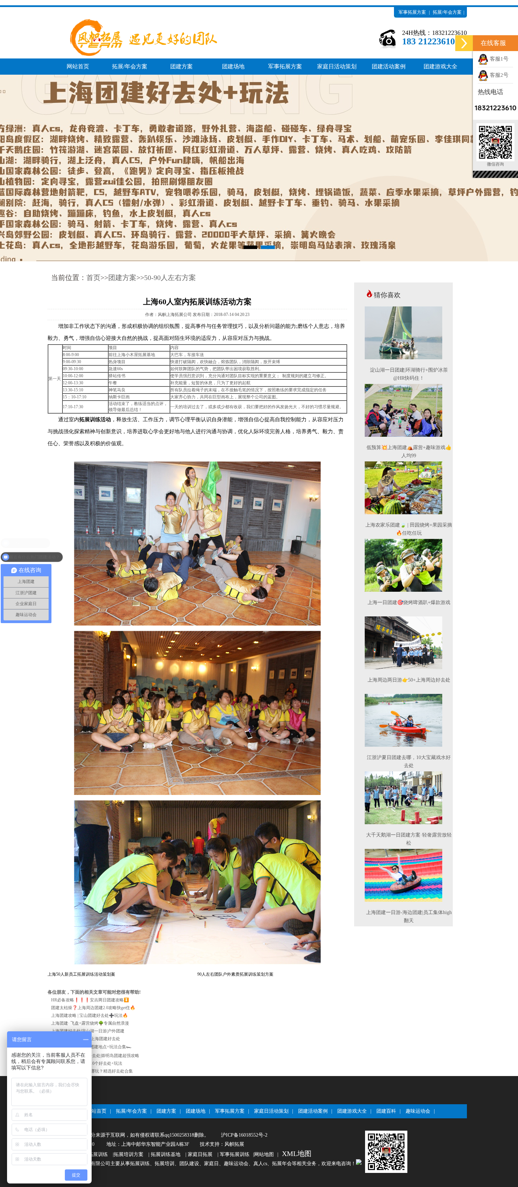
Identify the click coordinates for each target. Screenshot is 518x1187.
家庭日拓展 (200, 1154)
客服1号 (498, 59)
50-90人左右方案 (170, 277)
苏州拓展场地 (430, 22)
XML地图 (297, 1153)
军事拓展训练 (234, 1154)
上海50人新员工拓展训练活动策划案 (81, 974)
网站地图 (264, 1154)
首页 (93, 277)
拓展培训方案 (128, 1154)
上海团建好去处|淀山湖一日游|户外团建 (87, 1030)
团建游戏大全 (440, 66)
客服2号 (498, 75)
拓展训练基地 (165, 1154)
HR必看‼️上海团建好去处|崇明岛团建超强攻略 (95, 1055)
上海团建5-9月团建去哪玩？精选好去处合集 (92, 1071)
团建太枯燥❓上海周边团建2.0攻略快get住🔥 (93, 1007)
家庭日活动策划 (337, 66)
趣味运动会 (418, 1111)
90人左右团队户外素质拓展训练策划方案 (235, 974)
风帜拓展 (234, 1144)
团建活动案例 (389, 66)
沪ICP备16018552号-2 (244, 1135)
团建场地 (233, 66)
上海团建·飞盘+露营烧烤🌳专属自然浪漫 (90, 1023)
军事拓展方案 (412, 12)
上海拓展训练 (93, 1154)
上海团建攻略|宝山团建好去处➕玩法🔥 (89, 1015)
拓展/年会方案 (447, 12)
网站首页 (78, 66)
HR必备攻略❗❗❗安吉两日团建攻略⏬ (90, 1000)
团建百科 (386, 1111)
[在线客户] (464, 43)
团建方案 (181, 66)
